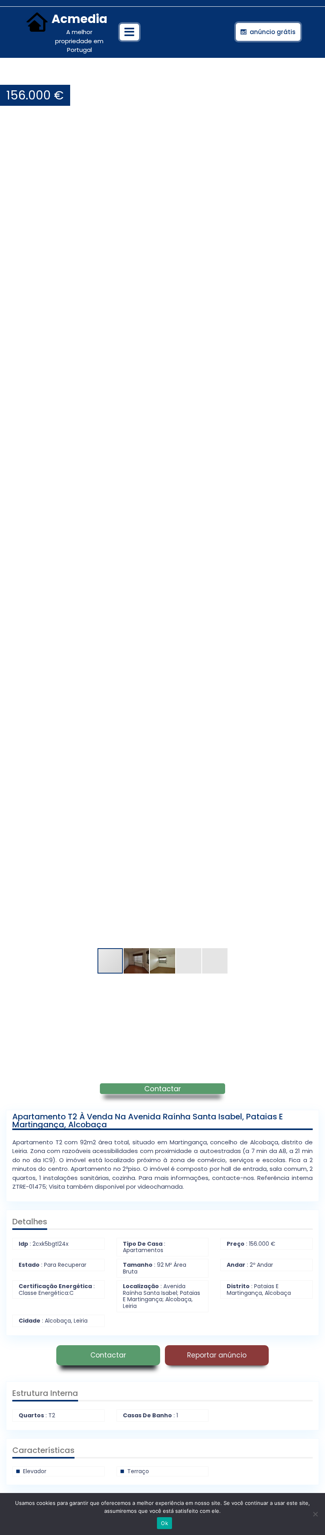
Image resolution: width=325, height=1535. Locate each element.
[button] (312, 77)
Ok (164, 1523)
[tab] (129, 32)
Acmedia (79, 18)
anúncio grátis (273, 32)
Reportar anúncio (217, 1355)
